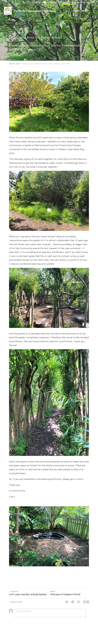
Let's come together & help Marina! (27, 594)
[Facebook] (66, 602)
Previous (14, 591)
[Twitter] (72, 602)
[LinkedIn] (78, 602)
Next (52, 591)
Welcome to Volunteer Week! (65, 594)
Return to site (16, 602)
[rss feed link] (87, 602)
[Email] (84, 602)
